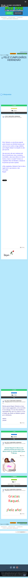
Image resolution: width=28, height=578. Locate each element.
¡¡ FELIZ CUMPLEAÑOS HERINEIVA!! (12, 116)
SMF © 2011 (13, 569)
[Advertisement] (14, 37)
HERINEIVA (15, 476)
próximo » (26, 52)
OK (24, 575)
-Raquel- (14, 105)
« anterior (22, 52)
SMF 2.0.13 (8, 569)
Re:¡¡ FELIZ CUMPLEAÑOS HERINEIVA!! (13, 400)
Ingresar (9, 13)
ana (14, 431)
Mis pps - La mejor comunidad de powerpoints (11, 5)
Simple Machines (19, 569)
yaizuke (14, 389)
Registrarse (18, 13)
